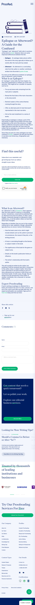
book (12, 53)
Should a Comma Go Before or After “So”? (16, 438)
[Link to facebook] (2, 308)
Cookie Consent (25, 603)
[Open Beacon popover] (29, 591)
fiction (11, 134)
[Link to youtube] (23, 572)
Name (3, 340)
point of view (24, 71)
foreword (19, 211)
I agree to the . (11, 183)
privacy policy (14, 183)
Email (3, 346)
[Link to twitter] (9, 308)
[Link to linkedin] (6, 308)
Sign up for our (9, 316)
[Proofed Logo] (7, 4)
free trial (4, 293)
